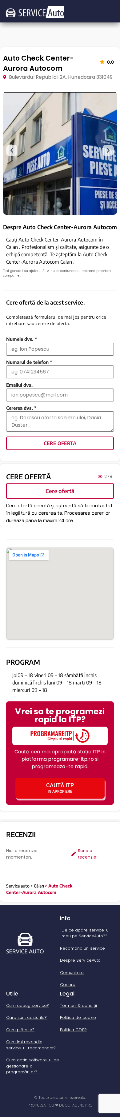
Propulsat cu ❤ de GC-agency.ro (60, 1105)
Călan (39, 885)
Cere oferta (60, 443)
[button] (11, 150)
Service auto (18, 885)
